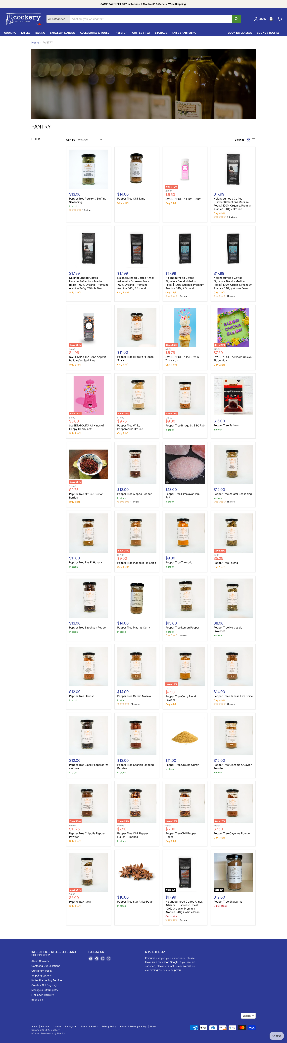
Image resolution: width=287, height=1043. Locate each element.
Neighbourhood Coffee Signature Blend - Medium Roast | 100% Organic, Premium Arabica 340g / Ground (184, 283)
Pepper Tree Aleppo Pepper (134, 494)
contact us (171, 966)
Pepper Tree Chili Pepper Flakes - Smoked (132, 835)
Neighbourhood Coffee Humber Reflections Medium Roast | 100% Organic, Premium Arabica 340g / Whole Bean (88, 283)
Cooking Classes (240, 32)
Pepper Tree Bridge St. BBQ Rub (185, 425)
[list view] (253, 139)
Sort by (70, 139)
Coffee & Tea (141, 32)
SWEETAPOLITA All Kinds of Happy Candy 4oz (86, 427)
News (153, 1026)
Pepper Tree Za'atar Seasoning (233, 494)
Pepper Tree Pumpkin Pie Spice (136, 562)
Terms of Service (89, 1026)
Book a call (37, 999)
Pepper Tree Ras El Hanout (85, 562)
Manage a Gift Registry (44, 990)
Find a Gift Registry (42, 994)
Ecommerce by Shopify (53, 1033)
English (247, 1015)
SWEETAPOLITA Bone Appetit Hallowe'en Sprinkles (87, 358)
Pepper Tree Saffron (226, 425)
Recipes (45, 1026)
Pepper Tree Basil (80, 902)
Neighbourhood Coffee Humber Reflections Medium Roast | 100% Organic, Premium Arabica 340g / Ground (233, 204)
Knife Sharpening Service (46, 980)
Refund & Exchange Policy (133, 1026)
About (34, 1026)
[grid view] (248, 139)
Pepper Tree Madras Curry (133, 627)
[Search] (236, 19)
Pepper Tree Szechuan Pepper (88, 627)
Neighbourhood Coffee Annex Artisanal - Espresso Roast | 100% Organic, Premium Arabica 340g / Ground (135, 283)
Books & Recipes (268, 32)
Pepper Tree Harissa (81, 696)
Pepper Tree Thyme (226, 562)
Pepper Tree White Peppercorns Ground (130, 427)
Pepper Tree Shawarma (228, 901)
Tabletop (120, 32)
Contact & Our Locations (45, 965)
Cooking (10, 32)
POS (33, 1033)
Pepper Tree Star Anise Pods (134, 901)
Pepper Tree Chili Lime (131, 198)
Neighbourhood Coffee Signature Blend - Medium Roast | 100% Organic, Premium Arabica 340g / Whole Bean (233, 283)
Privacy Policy (109, 1026)
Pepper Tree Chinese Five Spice (233, 696)
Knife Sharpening (184, 32)
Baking (40, 32)
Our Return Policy (41, 970)
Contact (57, 1026)
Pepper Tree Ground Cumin (182, 764)
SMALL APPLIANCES (62, 32)
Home (35, 42)
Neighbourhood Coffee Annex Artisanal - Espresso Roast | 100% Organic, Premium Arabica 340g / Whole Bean (184, 907)
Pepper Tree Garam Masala (134, 696)
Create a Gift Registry (44, 985)
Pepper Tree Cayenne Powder (232, 833)
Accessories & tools (94, 32)
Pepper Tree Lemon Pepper (182, 627)
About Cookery (40, 961)
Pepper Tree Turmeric (178, 562)
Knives (25, 32)
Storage (161, 32)
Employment (71, 1026)
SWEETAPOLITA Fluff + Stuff (183, 199)
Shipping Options (41, 975)
